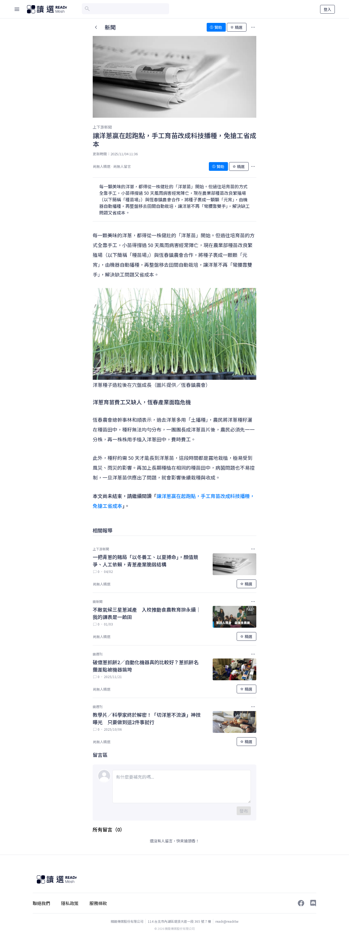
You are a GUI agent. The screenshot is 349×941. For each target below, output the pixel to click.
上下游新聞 (102, 127)
